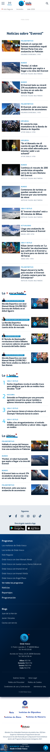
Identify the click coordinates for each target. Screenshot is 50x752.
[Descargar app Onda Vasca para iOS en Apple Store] (34, 528)
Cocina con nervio (9, 623)
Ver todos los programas (12, 583)
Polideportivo (27, 41)
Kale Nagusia (7, 555)
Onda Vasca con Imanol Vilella (15, 573)
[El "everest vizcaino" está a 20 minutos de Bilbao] (11, 213)
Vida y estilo (26, 209)
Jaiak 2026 (31, 9)
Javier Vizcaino (8, 618)
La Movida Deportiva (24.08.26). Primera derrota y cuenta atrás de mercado (15, 325)
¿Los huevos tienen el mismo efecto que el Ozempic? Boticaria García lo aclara (26, 412)
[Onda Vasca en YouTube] (22, 516)
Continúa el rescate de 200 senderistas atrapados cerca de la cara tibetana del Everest (34, 171)
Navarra (11, 395)
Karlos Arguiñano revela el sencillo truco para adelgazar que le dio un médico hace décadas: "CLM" (25, 386)
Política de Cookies (35, 682)
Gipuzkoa (25, 121)
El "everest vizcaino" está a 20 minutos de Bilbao (34, 213)
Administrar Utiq (40, 687)
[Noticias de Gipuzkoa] (29, 712)
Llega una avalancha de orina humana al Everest (33, 230)
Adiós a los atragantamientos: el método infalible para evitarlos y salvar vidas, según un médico (27, 425)
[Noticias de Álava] (13, 717)
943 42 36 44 (27, 656)
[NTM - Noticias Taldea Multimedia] (25, 704)
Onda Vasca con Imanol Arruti (14, 569)
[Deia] (12, 712)
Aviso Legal (32, 678)
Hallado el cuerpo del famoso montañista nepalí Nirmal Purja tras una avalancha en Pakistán (34, 48)
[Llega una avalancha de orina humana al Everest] (11, 230)
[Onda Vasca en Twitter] (10, 516)
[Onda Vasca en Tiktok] (40, 516)
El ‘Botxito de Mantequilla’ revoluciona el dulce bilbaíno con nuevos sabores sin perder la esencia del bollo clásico (16, 343)
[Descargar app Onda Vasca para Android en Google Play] (17, 528)
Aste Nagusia (8, 9)
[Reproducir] (35, 305)
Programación (9, 597)
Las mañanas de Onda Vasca (14, 545)
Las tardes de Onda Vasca (13, 550)
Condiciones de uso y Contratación (17, 687)
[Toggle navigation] (3, 3)
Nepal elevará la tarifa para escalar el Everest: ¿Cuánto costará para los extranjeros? (33, 274)
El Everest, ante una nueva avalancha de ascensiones (34, 108)
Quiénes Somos (19, 678)
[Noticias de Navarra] (36, 717)
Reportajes (7, 592)
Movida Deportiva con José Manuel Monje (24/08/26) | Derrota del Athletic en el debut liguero (14, 307)
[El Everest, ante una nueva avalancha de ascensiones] (11, 109)
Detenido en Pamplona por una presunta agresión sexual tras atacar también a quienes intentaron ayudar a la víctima (25, 400)
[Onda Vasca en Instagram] (28, 516)
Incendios (20, 9)
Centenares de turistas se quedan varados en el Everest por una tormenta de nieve (34, 193)
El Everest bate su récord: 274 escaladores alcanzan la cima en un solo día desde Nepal (34, 89)
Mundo (24, 63)
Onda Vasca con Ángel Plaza (14, 578)
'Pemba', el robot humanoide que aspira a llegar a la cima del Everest (34, 68)
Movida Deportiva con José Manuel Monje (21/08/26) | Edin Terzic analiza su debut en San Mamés (16, 362)
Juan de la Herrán (9, 613)
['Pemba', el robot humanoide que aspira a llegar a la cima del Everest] (11, 67)
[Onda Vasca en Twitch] (34, 516)
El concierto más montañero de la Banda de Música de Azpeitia (34, 127)
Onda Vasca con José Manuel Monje (17, 559)
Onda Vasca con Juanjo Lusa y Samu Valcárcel (21, 564)
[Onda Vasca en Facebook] (16, 516)
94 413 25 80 (27, 649)
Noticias (6, 587)
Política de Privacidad (16, 682)
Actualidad (26, 226)
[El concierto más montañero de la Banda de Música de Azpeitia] (11, 126)
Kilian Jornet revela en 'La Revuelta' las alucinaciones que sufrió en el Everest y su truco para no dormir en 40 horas (34, 250)
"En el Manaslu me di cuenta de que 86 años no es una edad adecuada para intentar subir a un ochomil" (34, 148)
